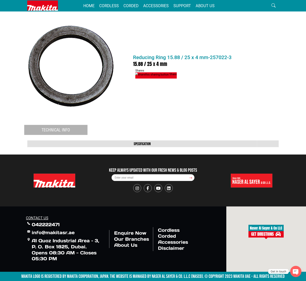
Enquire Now (130, 233)
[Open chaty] (295, 271)
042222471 (46, 224)
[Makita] (42, 5)
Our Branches (131, 239)
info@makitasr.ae (53, 232)
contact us (37, 218)
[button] (273, 5)
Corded (131, 6)
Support (182, 6)
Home (89, 6)
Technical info (56, 129)
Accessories (156, 6)
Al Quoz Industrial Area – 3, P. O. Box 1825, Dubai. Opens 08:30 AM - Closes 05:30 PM (65, 250)
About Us (205, 6)
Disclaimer (171, 248)
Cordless (109, 6)
